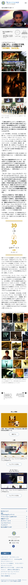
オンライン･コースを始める (7, 563)
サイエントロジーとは (9, 516)
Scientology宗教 (18, 559)
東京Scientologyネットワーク (8, 513)
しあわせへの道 (19, 567)
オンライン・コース (6, 521)
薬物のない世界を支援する (14, 569)
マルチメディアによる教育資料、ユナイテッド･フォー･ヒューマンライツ (8, 396)
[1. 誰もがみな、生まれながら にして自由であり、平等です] (7, 317)
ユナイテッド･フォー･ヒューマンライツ (10, 571)
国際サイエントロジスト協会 (7, 567)
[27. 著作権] (7, 373)
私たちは (7, 7)
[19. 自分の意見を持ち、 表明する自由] (19, 354)
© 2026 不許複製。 (11, 580)
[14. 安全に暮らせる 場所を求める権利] (16, 345)
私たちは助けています (6, 527)
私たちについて (5, 511)
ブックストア (4, 525)
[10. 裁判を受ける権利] (16, 336)
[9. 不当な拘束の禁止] (6, 336)
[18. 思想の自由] (7, 354)
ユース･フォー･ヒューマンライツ (8, 573)
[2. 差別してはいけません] (18, 317)
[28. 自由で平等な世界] (18, 373)
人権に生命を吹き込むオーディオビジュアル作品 (20, 395)
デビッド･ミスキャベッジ (7, 561)
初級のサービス (5, 518)
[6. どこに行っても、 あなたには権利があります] (21, 326)
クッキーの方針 (10, 581)
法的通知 (19, 581)
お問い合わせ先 (14, 540)
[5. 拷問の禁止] (8, 326)
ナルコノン (3, 569)
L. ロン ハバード (4, 557)
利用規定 (15, 581)
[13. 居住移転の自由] (7, 345)
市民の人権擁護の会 (5, 576)
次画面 (23, 392)
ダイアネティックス (14, 557)
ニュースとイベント (6, 523)
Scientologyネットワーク (7, 559)
